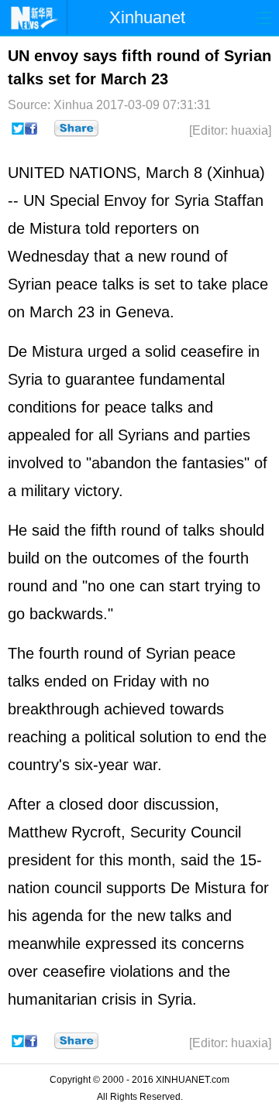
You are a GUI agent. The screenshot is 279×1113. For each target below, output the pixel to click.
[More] (76, 128)
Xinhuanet (147, 17)
